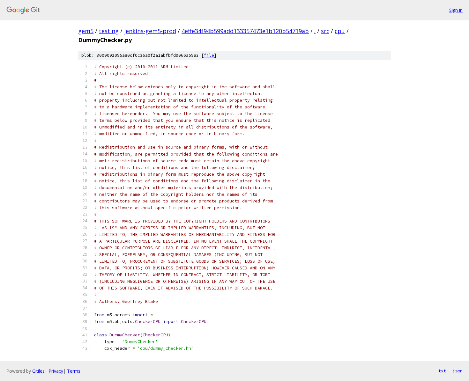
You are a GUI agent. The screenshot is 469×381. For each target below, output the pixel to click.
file (209, 55)
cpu (340, 31)
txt (442, 371)
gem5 (85, 31)
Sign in (456, 10)
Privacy (55, 371)
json (457, 371)
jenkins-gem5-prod (150, 31)
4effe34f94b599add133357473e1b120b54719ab (245, 31)
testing (109, 31)
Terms (73, 371)
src (325, 31)
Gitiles (38, 371)
